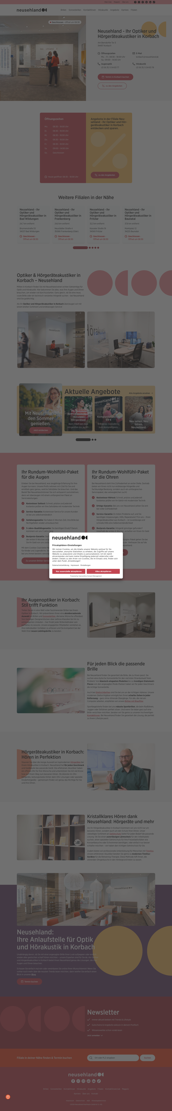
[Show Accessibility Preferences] (8, 1097)
